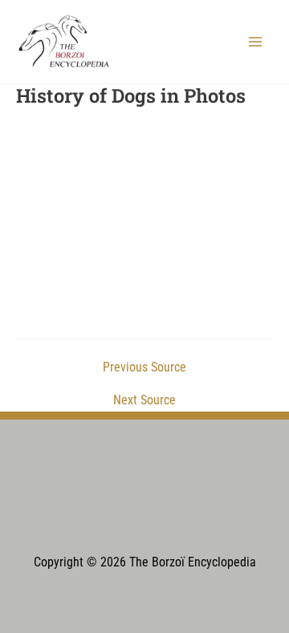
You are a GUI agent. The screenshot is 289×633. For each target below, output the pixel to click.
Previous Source (144, 368)
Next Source (144, 401)
